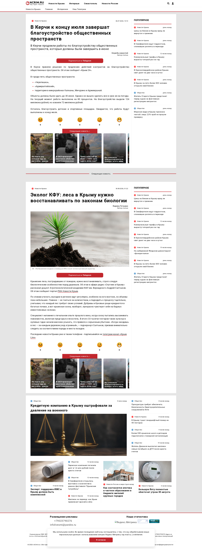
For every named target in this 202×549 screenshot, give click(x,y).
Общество (140, 93)
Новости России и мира (115, 484)
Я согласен (101, 540)
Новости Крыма (41, 21)
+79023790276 (63, 520)
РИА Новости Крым (68, 291)
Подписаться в (80, 61)
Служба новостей (120, 53)
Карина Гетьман (120, 206)
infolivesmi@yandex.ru (63, 524)
